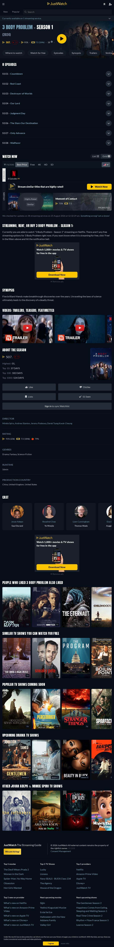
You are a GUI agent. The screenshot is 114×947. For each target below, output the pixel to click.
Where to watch (13, 52)
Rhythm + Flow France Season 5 (92, 920)
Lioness (44, 874)
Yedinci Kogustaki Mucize (53, 907)
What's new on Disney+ (16, 920)
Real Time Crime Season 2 (89, 915)
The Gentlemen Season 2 (89, 903)
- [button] (12, 73)
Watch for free (37, 52)
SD (52, 164)
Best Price (22, 164)
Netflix (79, 869)
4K (39, 164)
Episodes (58, 52)
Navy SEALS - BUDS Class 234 (55, 878)
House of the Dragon (50, 887)
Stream (4, 175)
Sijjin (42, 903)
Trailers (93, 52)
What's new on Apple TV (16, 915)
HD (45, 164)
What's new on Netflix (15, 903)
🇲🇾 (105, 164)
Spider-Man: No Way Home (18, 878)
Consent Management (61, 851)
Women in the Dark (14, 874)
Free (32, 164)
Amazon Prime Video (87, 874)
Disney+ (80, 883)
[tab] (57, 74)
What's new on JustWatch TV (19, 924)
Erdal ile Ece (46, 912)
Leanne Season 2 (84, 924)
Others (4, 196)
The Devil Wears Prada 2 (16, 869)
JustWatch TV (83, 887)
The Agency (46, 883)
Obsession (9, 883)
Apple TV (81, 878)
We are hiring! (12, 851)
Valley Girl (45, 924)
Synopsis (76, 52)
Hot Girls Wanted (13, 887)
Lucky (43, 869)
